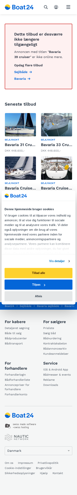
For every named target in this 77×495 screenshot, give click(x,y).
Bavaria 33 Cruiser (58, 144)
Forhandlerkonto (16, 394)
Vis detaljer (57, 261)
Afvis (38, 296)
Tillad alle (38, 273)
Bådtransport (14, 343)
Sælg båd (49, 333)
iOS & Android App (55, 369)
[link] (20, 133)
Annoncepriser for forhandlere (17, 387)
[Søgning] (46, 7)
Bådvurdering (52, 338)
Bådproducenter (16, 338)
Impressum (25, 462)
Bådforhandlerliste (17, 379)
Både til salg (13, 333)
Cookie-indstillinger (18, 468)
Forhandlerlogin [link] (15, 374)
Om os (9, 462)
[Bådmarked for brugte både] (19, 7)
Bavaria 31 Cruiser (22, 144)
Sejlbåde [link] (20, 72)
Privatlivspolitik (48, 462)
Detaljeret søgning (17, 328)
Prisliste (48, 328)
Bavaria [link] (20, 79)
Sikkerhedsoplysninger (20, 473)
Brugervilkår (44, 468)
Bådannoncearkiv (55, 348)
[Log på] (57, 7)
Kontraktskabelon (55, 343)
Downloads (50, 384)
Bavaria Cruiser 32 (22, 188)
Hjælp (44, 473)
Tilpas (36, 284)
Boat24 (9, 306)
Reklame (49, 379)
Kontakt (58, 473)
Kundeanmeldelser (56, 353)
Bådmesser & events (57, 374)
